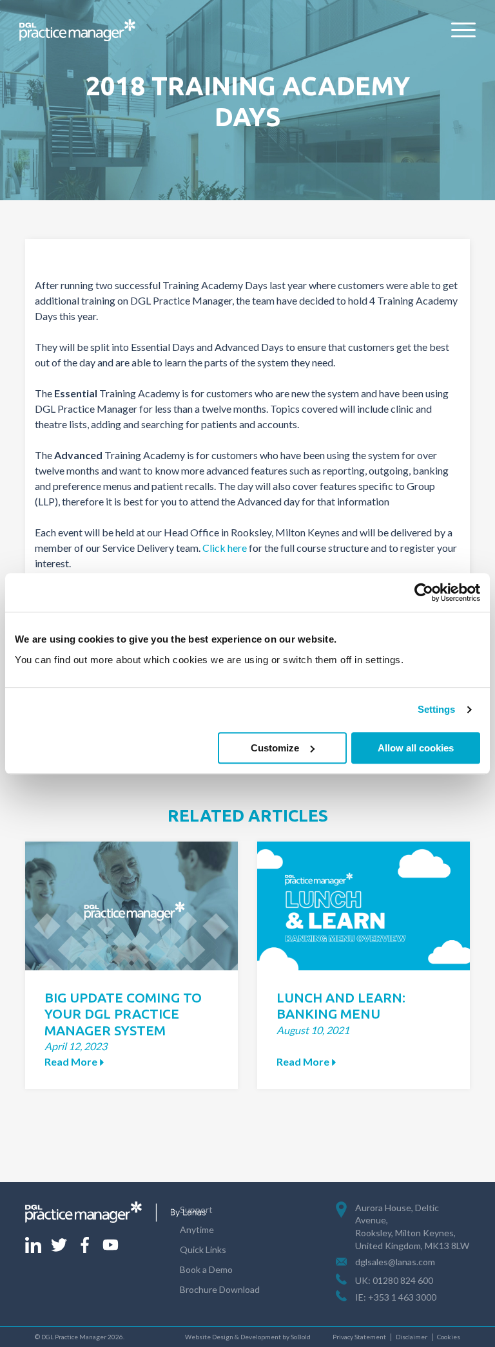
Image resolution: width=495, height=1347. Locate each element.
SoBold (301, 1337)
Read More (70, 1061)
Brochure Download (220, 1289)
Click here (224, 548)
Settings (437, 709)
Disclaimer (411, 1337)
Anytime (197, 1229)
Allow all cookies (416, 747)
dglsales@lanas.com (395, 1261)
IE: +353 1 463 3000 (395, 1297)
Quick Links (203, 1249)
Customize (275, 747)
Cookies (448, 1337)
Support (196, 1209)
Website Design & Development (233, 1337)
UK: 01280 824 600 (394, 1280)
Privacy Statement (359, 1337)
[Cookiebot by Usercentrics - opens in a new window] (423, 592)
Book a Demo (206, 1269)
